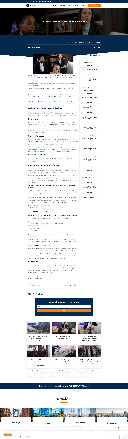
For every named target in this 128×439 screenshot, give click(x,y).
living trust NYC (69, 370)
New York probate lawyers (56, 371)
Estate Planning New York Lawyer (21, 436)
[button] (85, 47)
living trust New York (64, 370)
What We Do (63, 5)
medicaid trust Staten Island (41, 371)
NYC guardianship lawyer (63, 371)
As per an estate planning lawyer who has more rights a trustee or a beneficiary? (89, 127)
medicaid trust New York (97, 370)
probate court (67, 267)
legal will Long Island (29, 370)
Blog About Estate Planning (76, 42)
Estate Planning (33, 278)
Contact (83, 5)
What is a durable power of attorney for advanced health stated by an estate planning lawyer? (89, 158)
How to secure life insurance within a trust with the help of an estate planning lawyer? (89, 188)
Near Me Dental (45, 378)
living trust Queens (73, 370)
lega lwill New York (34, 370)
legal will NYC (38, 370)
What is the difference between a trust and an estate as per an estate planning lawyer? (89, 89)
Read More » (89, 65)
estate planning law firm (34, 6)
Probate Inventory (51, 276)
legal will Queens (43, 370)
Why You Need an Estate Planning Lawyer (89, 70)
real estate (70, 130)
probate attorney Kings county (79, 371)
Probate (44, 276)
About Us (53, 5)
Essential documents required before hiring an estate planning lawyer (90, 79)
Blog (76, 5)
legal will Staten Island (48, 370)
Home (69, 42)
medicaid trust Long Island (91, 370)
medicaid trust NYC (29, 371)
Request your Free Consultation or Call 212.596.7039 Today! (64, 386)
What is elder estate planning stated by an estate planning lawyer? (89, 148)
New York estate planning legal (49, 371)
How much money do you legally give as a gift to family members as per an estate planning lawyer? (89, 117)
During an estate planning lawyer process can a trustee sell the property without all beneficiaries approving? (89, 137)
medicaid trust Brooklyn (85, 370)
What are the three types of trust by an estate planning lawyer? (89, 98)
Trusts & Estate (35, 5)
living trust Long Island (58, 370)
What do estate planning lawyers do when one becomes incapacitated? (89, 169)
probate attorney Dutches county (71, 371)
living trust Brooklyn (53, 370)
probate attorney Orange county (95, 371)
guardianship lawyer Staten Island (38, 378)
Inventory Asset (37, 276)
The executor (31, 234)
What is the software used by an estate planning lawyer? (90, 197)
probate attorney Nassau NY (86, 371)
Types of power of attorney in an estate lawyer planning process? (89, 178)
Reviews (71, 5)
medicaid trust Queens (35, 371)
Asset (30, 276)
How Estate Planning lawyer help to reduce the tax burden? (89, 61)
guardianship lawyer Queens (30, 378)
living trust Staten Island (78, 370)
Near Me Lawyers (49, 378)
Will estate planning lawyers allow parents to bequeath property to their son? (89, 107)
